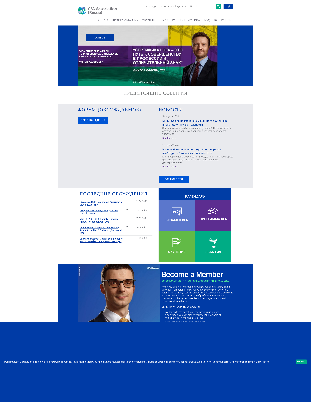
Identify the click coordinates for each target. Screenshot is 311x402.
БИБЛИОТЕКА (190, 20)
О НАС (103, 20)
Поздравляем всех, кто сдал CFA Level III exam (99, 212)
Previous (75, 54)
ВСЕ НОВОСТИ (174, 179)
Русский (181, 6)
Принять (301, 362)
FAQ (207, 20)
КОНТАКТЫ (223, 20)
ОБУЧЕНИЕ (150, 20)
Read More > (169, 138)
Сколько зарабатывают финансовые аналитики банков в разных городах (101, 240)
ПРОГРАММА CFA (125, 20)
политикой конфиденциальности (251, 361)
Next (237, 54)
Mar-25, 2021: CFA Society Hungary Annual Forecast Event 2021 (99, 220)
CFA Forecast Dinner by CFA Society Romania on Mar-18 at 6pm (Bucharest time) (101, 230)
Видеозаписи (167, 6)
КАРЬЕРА (169, 20)
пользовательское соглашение (128, 361)
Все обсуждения (93, 120)
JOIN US (100, 37)
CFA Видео (151, 6)
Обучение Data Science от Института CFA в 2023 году (101, 203)
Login (228, 6)
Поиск (218, 6)
